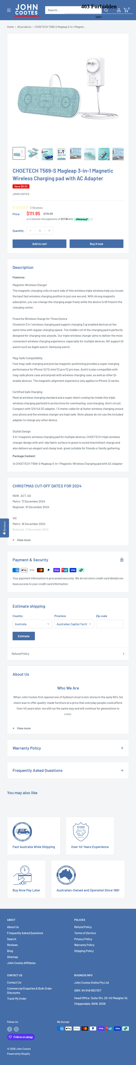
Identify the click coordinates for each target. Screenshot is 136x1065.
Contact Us (14, 982)
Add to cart (39, 243)
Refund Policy (20, 653)
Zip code (101, 616)
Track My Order (16, 998)
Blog (10, 951)
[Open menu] (9, 10)
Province (60, 616)
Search (11, 939)
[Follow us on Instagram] (16, 1029)
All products (24, 26)
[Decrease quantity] (30, 230)
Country (18, 616)
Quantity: (18, 230)
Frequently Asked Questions (25, 933)
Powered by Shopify (18, 1053)
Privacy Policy (83, 939)
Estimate (24, 636)
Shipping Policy (84, 951)
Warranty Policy (84, 945)
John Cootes (21, 194)
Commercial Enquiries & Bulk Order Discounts (29, 990)
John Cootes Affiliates (21, 963)
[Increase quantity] (49, 230)
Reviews (12, 945)
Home (10, 26)
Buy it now (96, 243)
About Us (13, 927)
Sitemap (12, 957)
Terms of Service (85, 933)
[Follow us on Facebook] (9, 1029)
